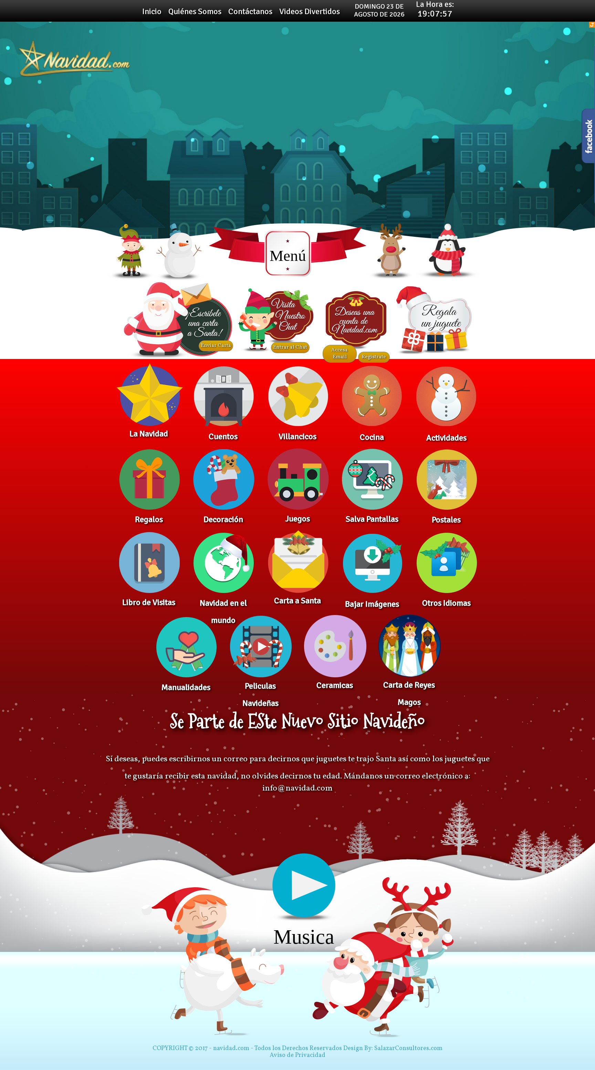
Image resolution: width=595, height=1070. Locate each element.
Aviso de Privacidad (297, 1055)
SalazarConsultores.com (408, 1048)
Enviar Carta (216, 345)
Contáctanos (250, 11)
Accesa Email (339, 354)
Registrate (374, 357)
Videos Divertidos (309, 11)
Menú (288, 255)
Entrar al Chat (290, 347)
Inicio (151, 11)
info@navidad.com (297, 788)
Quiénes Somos (194, 11)
